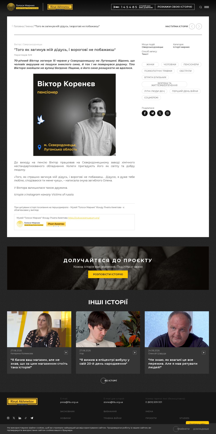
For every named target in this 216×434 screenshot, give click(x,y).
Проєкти (151, 418)
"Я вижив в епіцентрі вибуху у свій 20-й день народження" (104, 361)
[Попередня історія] (192, 26)
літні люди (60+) (154, 91)
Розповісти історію (108, 274)
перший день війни (185, 91)
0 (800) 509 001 (153, 402)
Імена (149, 411)
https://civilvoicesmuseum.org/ (83, 218)
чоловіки (170, 64)
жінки (150, 64)
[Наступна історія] (199, 26)
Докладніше (201, 429)
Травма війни (113, 418)
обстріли (186, 71)
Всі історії (111, 380)
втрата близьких (155, 77)
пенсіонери (191, 64)
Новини (65, 418)
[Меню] (206, 7)
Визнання (110, 411)
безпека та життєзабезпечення (164, 84)
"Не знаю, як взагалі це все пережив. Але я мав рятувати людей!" (172, 363)
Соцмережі (151, 97)
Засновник (67, 411)
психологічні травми (158, 71)
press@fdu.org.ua (69, 402)
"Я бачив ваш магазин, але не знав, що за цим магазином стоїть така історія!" (39, 363)
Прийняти (183, 429)
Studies (184, 418)
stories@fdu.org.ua (113, 402)
